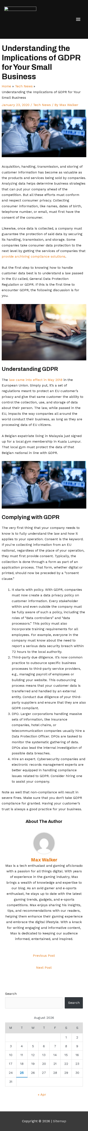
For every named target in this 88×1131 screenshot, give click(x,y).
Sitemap (59, 1121)
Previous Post (44, 956)
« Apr (42, 1095)
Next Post (44, 968)
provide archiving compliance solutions (33, 256)
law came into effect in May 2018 (35, 380)
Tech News (42, 105)
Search (11, 994)
